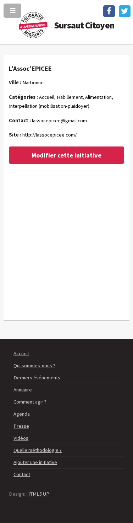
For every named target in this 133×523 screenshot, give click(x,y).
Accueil (21, 353)
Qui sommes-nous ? (34, 365)
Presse (21, 426)
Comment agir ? (29, 402)
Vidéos (20, 438)
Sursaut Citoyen (84, 25)
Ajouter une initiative (35, 462)
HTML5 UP (37, 494)
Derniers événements (36, 377)
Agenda (21, 414)
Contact (21, 474)
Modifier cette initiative (66, 155)
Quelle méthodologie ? (37, 450)
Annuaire (22, 389)
